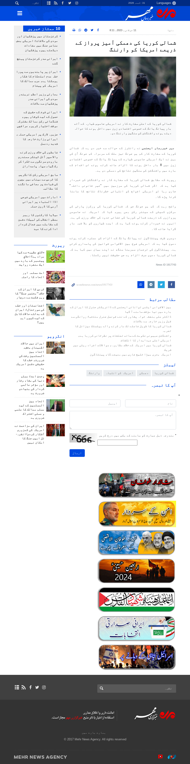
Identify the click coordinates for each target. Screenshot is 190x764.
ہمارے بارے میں (94, 732)
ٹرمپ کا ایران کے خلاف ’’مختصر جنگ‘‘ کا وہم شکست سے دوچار (29, 293)
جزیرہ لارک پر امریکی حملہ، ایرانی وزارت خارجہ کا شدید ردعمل (37, 139)
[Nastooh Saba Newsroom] (169, 757)
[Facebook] (30, 687)
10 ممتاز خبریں (44, 28)
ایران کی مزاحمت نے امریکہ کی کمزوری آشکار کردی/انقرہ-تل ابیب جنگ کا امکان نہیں (29, 434)
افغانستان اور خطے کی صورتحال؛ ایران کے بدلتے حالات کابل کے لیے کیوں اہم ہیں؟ (29, 314)
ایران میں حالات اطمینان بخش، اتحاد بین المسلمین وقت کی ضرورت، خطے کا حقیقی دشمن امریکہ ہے (29, 356)
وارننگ (94, 373)
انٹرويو (56, 336)
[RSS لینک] (23, 687)
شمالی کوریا (164, 373)
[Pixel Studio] (158, 757)
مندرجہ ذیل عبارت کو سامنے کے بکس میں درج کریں (137, 435)
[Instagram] (44, 687)
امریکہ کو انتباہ (119, 373)
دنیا (170, 30)
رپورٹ (58, 245)
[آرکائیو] (17, 687)
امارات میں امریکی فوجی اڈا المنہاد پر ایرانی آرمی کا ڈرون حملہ (39, 201)
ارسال (77, 453)
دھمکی (144, 373)
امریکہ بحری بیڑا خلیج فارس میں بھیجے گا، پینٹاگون (130, 354)
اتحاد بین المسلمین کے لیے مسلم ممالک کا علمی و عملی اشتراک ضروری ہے (29, 409)
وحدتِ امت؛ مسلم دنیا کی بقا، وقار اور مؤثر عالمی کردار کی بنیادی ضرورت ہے (30, 385)
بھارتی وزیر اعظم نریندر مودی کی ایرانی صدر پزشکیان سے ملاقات (38, 99)
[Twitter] (37, 687)
